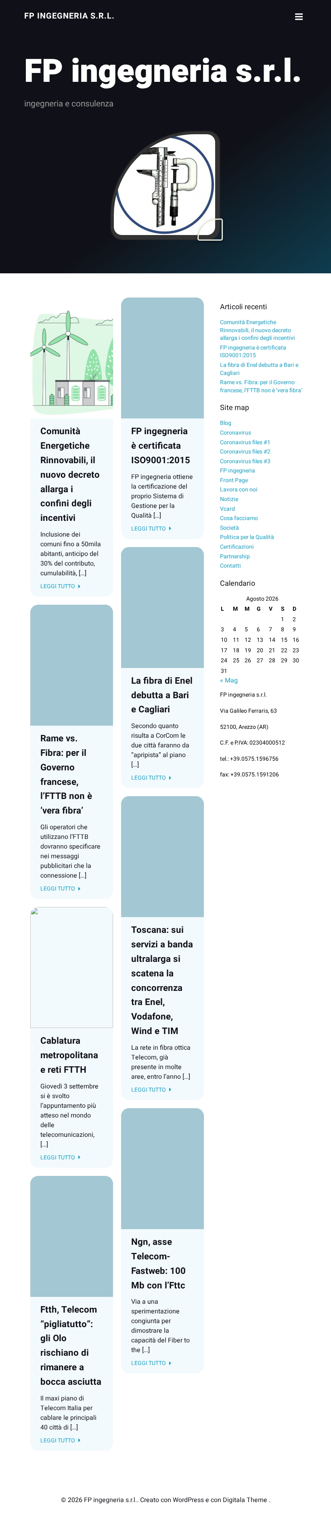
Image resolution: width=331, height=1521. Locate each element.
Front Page (234, 480)
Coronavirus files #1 (245, 442)
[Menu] (298, 17)
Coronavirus (235, 433)
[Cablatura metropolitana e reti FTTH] (71, 967)
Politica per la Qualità (247, 537)
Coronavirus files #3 (245, 461)
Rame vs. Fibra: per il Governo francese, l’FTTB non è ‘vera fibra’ (261, 386)
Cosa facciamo (239, 518)
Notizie (229, 499)
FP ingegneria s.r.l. (69, 16)
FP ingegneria (237, 470)
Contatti (230, 566)
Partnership (235, 556)
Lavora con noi (239, 489)
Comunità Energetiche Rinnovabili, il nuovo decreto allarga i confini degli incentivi (257, 330)
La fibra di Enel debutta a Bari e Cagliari (259, 369)
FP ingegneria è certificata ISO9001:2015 (253, 351)
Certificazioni (237, 547)
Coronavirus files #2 (245, 451)
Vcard (227, 509)
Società (229, 528)
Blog (225, 423)
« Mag (229, 680)
